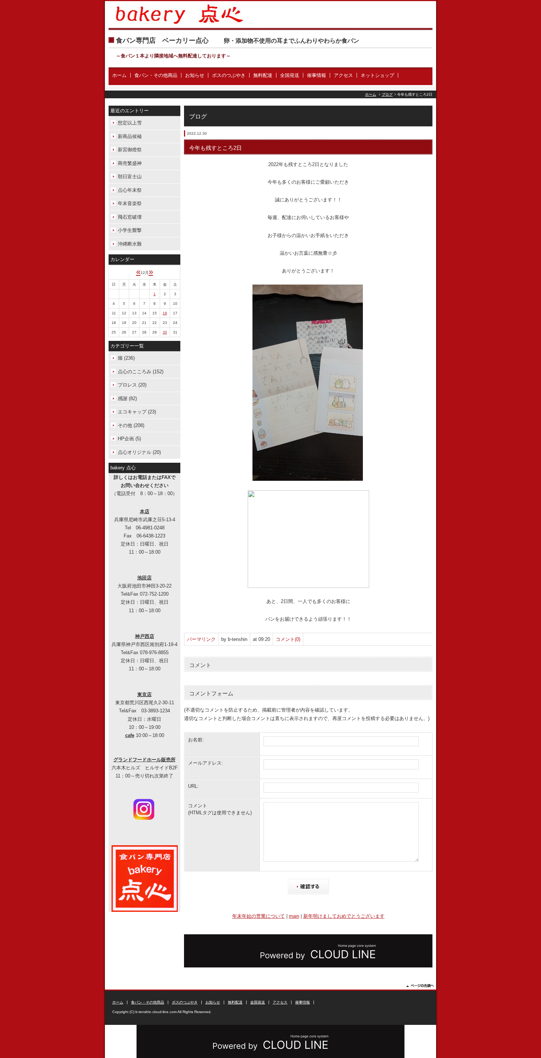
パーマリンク (201, 639)
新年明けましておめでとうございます (344, 916)
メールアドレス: (205, 763)
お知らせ (194, 75)
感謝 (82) (127, 398)
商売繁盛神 (130, 163)
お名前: (196, 740)
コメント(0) (288, 639)
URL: (193, 786)
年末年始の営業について (258, 916)
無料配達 (262, 75)
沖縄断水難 (130, 244)
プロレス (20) (132, 385)
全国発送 (289, 75)
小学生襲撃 (130, 230)
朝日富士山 (130, 176)
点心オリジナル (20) (139, 452)
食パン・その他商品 (155, 75)
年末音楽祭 (130, 203)
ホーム (119, 75)
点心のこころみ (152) (140, 371)
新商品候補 (130, 136)
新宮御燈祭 (130, 149)
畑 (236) (126, 358)
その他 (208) (131, 425)
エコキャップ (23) (137, 412)
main (294, 916)
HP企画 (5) (129, 438)
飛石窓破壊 (130, 217)
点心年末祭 (130, 190)
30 (165, 332)
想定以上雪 (130, 123)
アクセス (343, 75)
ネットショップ (377, 75)
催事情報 (316, 75)
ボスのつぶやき (228, 75)
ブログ (387, 94)
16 (165, 313)
